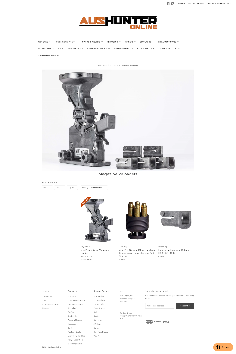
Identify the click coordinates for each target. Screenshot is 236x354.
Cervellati (98, 320)
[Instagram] (172, 3)
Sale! (60, 48)
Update (72, 188)
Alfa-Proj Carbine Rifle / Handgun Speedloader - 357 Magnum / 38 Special (137, 253)
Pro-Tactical (99, 296)
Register (221, 3)
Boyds (96, 316)
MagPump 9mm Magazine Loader (95, 251)
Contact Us (164, 48)
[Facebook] (168, 3)
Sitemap (45, 308)
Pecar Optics (99, 308)
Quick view (98, 218)
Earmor (97, 328)
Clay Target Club (145, 48)
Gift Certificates (196, 3)
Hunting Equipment (65, 42)
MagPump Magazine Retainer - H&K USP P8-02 (175, 251)
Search (181, 3)
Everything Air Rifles (98, 48)
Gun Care (43, 42)
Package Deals (75, 48)
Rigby (96, 312)
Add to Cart (98, 222)
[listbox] (98, 188)
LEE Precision (99, 300)
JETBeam (97, 324)
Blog (177, 48)
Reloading (112, 42)
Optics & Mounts (91, 42)
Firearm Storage (167, 42)
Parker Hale (99, 304)
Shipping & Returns (48, 55)
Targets (129, 42)
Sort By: (85, 188)
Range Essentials (123, 48)
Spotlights (145, 42)
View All (97, 336)
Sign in (210, 3)
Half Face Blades (101, 332)
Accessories (44, 48)
